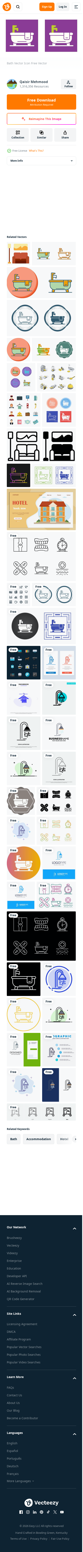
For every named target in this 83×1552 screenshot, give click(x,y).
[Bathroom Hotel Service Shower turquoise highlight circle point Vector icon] (23, 942)
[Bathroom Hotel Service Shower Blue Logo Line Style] (56, 1241)
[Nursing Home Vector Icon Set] (41, 705)
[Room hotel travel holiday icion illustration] (18, 252)
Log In (63, 6)
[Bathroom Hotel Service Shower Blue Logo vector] (23, 1243)
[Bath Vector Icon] (29, 277)
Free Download (41, 101)
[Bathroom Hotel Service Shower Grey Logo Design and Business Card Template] (23, 1500)
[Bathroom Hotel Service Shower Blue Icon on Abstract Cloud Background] (21, 1146)
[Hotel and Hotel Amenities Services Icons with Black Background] (23, 837)
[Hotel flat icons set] (23, 488)
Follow (68, 86)
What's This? (36, 151)
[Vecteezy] (7, 7)
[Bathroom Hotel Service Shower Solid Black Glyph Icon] (23, 978)
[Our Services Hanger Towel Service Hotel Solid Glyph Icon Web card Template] (23, 907)
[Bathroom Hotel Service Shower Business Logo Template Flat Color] (23, 1013)
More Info (16, 159)
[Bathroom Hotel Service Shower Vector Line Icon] (23, 1083)
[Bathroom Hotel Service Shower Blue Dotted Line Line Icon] (23, 1394)
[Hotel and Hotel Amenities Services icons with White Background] (18, 743)
